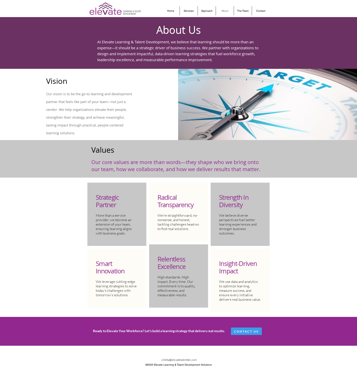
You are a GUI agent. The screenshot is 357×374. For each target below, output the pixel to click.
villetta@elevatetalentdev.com (179, 360)
